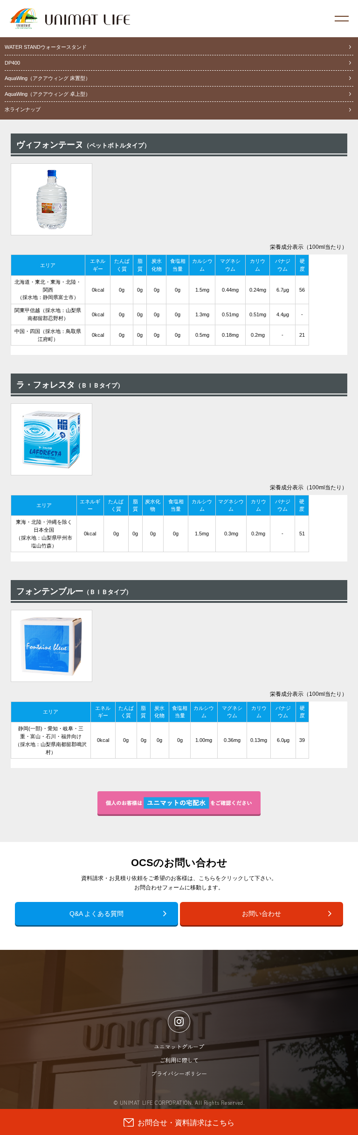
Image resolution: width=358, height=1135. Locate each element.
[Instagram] (179, 1021)
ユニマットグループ (179, 1046)
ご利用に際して (179, 1060)
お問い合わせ (261, 913)
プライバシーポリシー (179, 1073)
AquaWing (47, 78)
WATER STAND (46, 47)
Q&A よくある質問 (96, 913)
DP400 (12, 63)
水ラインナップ (23, 109)
